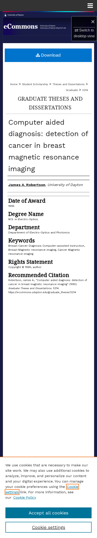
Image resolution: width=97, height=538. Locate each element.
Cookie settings (48, 527)
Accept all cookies (48, 513)
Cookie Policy (24, 497)
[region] (48, 497)
